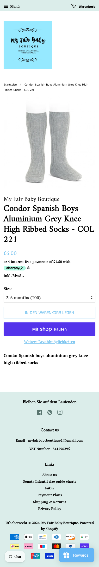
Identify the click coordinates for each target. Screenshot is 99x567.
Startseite (10, 84)
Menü (14, 6)
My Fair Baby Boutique (59, 522)
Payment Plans (49, 495)
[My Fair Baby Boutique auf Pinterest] (49, 413)
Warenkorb (86, 6)
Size (8, 288)
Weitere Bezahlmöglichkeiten (49, 341)
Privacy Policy (49, 508)
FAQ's (49, 488)
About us (49, 474)
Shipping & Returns (49, 501)
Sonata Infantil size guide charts (49, 481)
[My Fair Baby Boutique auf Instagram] (59, 413)
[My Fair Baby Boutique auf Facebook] (39, 413)
